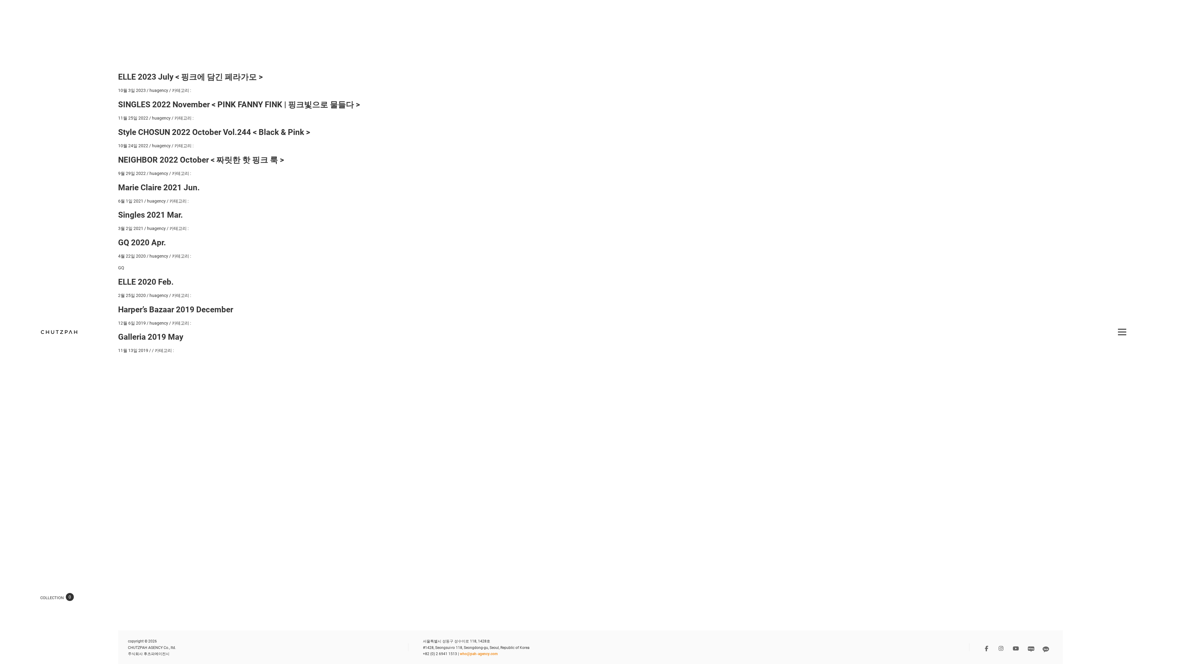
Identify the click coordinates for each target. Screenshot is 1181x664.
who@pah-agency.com (479, 653)
